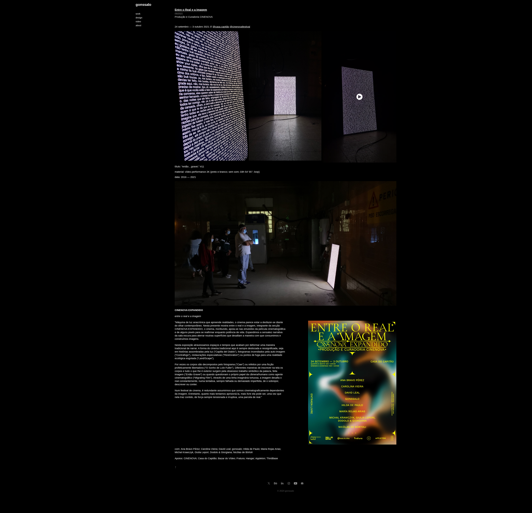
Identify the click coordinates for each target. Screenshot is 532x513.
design (139, 17)
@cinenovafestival (240, 26)
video (138, 21)
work (138, 14)
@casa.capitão (221, 26)
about (138, 25)
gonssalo (143, 4)
